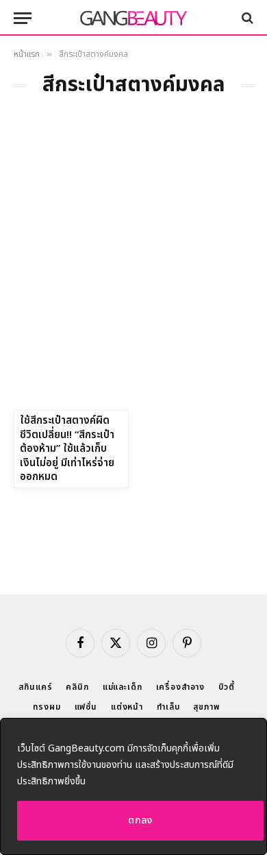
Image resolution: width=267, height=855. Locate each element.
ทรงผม (46, 707)
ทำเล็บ (168, 707)
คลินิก (77, 687)
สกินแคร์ (35, 687)
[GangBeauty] (133, 18)
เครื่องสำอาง (180, 687)
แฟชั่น (86, 707)
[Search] (246, 18)
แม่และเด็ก (122, 687)
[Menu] (22, 18)
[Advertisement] (133, 269)
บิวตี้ (226, 687)
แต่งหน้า (127, 707)
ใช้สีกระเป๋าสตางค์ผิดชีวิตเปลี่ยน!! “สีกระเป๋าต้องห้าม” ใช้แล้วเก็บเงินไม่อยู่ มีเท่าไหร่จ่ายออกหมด (67, 449)
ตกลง (140, 820)
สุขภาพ (206, 707)
